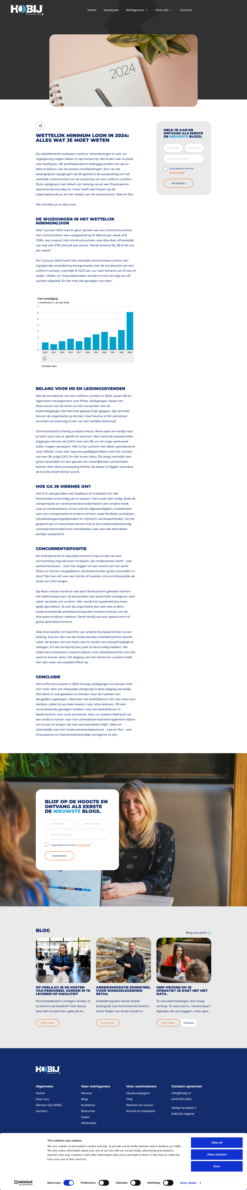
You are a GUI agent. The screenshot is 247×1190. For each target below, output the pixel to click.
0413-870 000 (181, 1099)
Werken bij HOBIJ (49, 1105)
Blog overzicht (196, 932)
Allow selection (217, 1154)
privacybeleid (176, 172)
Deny (217, 1166)
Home (92, 10)
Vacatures (111, 10)
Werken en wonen (139, 1105)
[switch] (104, 1183)
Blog (84, 1099)
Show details (188, 1182)
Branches (88, 1111)
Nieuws (86, 1093)
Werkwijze (88, 1123)
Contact (186, 10)
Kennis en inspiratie (140, 1111)
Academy (88, 1105)
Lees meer (47, 1022)
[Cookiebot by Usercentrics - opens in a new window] (23, 1183)
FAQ (129, 1099)
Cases (85, 1117)
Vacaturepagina (138, 1093)
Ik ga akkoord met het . (181, 170)
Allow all (216, 1142)
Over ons (162, 10)
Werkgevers (135, 10)
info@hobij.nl (181, 1093)
